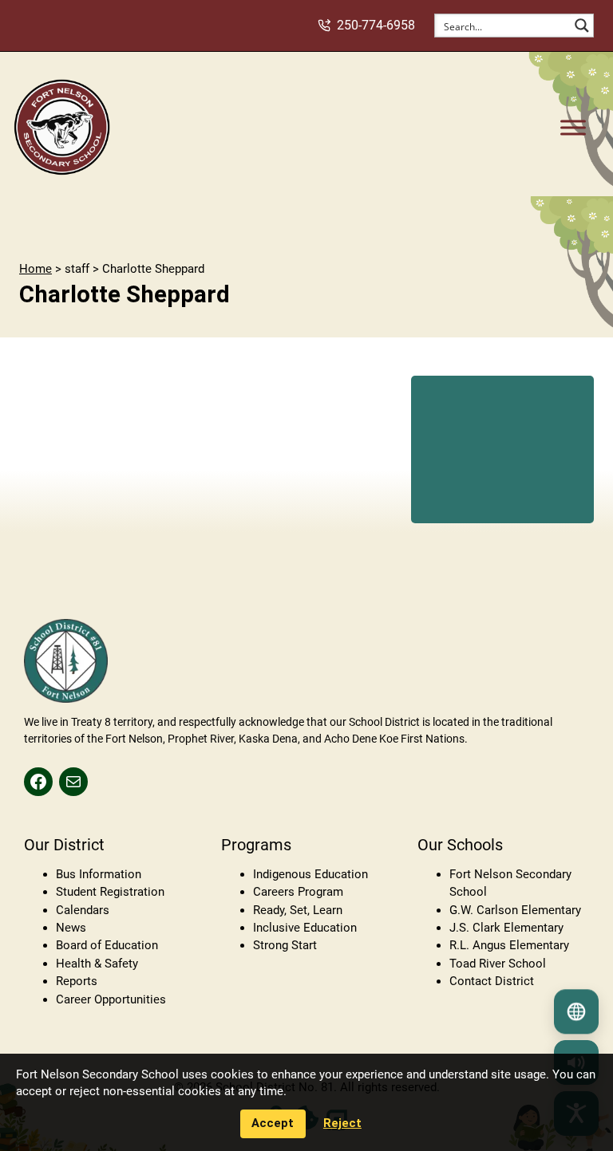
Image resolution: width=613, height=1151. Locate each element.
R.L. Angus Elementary (509, 945)
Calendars (82, 910)
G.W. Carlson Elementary (515, 910)
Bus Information (98, 874)
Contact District (491, 981)
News (71, 927)
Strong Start (285, 945)
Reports (76, 981)
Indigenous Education (310, 874)
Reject (342, 1123)
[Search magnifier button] (582, 25)
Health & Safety (97, 963)
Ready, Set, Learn (297, 910)
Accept (272, 1123)
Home (35, 269)
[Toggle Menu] (573, 127)
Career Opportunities (111, 999)
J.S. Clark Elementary (506, 927)
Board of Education (107, 945)
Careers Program (298, 892)
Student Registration (110, 892)
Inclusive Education (305, 927)
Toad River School (497, 963)
